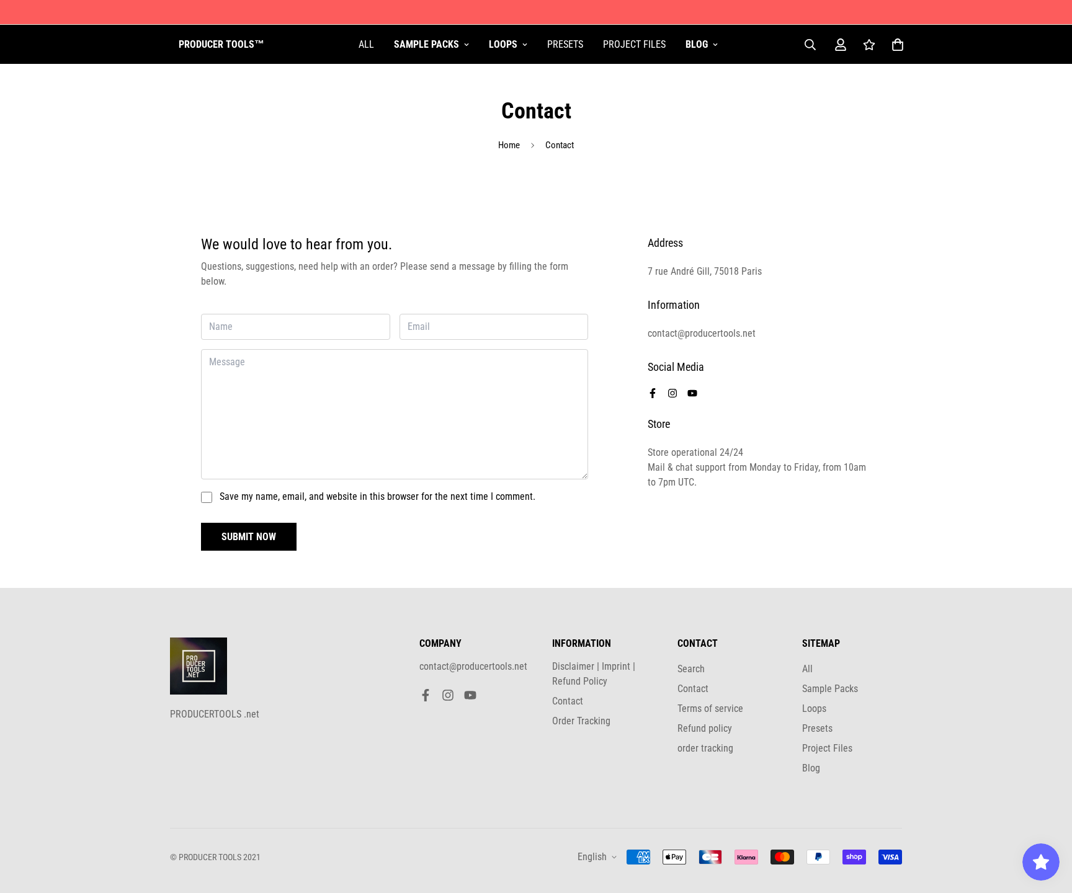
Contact (567, 701)
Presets (565, 44)
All (366, 44)
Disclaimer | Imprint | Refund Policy (593, 673)
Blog (697, 44)
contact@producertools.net (473, 666)
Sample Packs (426, 44)
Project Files (634, 44)
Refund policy (704, 728)
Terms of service (710, 708)
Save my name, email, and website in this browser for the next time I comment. (377, 496)
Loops (503, 44)
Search (691, 669)
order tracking (705, 748)
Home (509, 145)
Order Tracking (581, 721)
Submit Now (248, 537)
